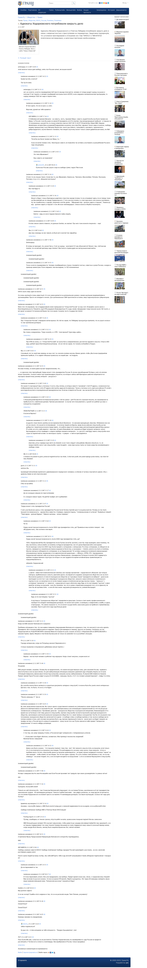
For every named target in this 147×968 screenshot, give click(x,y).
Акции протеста (87, 11)
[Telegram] (108, 3)
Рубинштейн (60, 10)
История (111, 10)
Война (79, 10)
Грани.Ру (21, 17)
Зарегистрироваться (30, 952)
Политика (50, 20)
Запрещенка (101, 10)
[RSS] (104, 3)
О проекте (22, 960)
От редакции (42, 11)
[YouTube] (106, 3)
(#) (37, 67)
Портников (32, 10)
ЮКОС (38, 20)
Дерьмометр (121, 10)
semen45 (41, 165)
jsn (127, 963)
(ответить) (21, 72)
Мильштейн (71, 10)
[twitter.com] (102, 3)
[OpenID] (48, 952)
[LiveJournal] (54, 952)
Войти (20, 952)
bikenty (25, 924)
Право (39, 17)
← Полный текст (24, 58)
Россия (43, 20)
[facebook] (50, 952)
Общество (31, 17)
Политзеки (57, 20)
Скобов (23, 10)
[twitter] (52, 952)
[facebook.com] (100, 3)
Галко (51, 10)
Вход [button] (125, 3)
